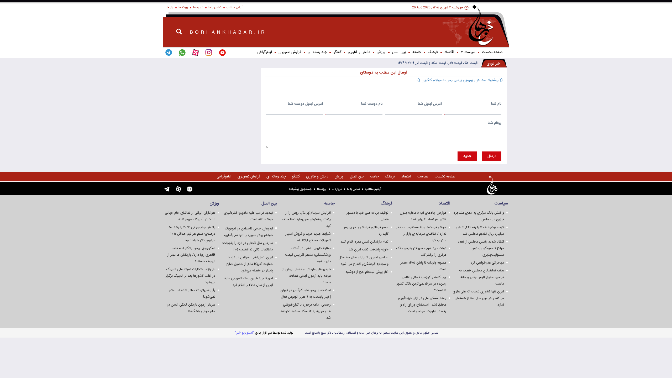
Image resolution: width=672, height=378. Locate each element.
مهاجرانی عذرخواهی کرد (487, 263)
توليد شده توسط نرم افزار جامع (264, 333)
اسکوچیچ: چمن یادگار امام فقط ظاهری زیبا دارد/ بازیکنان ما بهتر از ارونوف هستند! (191, 254)
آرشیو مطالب (235, 7)
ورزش (381, 52)
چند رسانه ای (317, 52)
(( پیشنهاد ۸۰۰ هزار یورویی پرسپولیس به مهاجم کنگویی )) (460, 80)
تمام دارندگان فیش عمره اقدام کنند (364, 242)
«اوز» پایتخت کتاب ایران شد (368, 250)
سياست (469, 52)
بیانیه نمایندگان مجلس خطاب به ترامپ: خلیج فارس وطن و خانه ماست (481, 277)
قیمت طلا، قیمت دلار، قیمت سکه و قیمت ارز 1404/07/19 (437, 63)
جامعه (416, 52)
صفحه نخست (492, 52)
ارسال (491, 156)
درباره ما (198, 7)
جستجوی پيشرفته (300, 189)
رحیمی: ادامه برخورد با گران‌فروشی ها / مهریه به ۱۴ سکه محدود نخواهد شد (305, 311)
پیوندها (183, 7)
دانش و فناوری (359, 52)
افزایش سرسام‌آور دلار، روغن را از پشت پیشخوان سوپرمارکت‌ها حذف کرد (306, 219)
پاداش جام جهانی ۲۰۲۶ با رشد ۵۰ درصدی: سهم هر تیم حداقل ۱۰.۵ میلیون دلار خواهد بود (192, 233)
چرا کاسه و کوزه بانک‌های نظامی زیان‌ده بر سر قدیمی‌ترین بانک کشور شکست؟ (421, 283)
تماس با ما (214, 7)
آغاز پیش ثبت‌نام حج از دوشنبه (366, 272)
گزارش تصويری (290, 52)
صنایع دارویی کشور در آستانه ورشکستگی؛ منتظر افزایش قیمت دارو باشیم (308, 254)
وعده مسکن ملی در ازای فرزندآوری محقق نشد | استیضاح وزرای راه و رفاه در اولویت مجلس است (422, 304)
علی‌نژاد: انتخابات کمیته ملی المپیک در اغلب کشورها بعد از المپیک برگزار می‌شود (190, 275)
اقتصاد (449, 52)
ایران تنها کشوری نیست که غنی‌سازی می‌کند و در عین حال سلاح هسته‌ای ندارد (478, 298)
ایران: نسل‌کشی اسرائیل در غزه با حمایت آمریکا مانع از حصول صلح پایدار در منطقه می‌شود (249, 264)
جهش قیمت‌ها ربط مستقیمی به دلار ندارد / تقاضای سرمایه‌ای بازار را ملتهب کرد (421, 233)
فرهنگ (433, 52)
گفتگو (337, 52)
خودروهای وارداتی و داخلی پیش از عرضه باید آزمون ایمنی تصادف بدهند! (306, 275)
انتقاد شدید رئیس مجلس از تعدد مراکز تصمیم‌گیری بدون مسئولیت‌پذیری (481, 248)
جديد (467, 156)
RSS (170, 7)
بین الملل (399, 52)
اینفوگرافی (264, 52)
